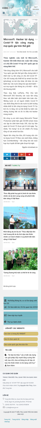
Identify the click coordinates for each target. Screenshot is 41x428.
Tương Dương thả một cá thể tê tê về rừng (19, 273)
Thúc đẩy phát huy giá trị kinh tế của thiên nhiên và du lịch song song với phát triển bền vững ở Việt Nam (19, 196)
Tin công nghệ (21, 52)
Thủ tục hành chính (14, 322)
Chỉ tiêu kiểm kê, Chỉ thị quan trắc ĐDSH (23, 307)
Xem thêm (10, 365)
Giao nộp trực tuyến (15, 315)
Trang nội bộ (16, 419)
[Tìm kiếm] (37, 13)
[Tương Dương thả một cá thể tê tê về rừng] (20, 259)
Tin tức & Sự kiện (32, 52)
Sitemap (7, 421)
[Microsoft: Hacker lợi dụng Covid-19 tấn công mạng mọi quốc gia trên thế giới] (20, 27)
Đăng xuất (33, 419)
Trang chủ (7, 419)
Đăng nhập (25, 419)
